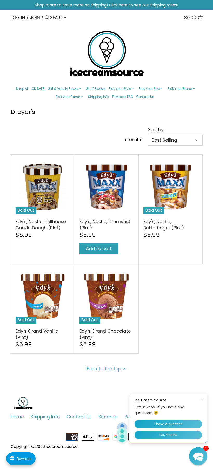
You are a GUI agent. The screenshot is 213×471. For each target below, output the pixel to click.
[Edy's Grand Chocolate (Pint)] (106, 296)
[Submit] (47, 18)
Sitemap (107, 417)
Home (17, 417)
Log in (18, 18)
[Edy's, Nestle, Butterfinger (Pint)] (170, 187)
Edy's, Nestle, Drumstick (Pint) (105, 225)
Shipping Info (45, 417)
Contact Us (79, 417)
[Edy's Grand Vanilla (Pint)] (43, 296)
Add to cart (99, 248)
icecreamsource (62, 446)
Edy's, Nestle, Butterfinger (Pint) (163, 225)
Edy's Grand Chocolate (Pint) (105, 334)
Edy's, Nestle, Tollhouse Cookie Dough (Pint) (41, 225)
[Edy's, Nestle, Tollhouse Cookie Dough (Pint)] (43, 187)
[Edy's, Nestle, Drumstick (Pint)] (106, 187)
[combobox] (72, 17)
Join (35, 18)
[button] (198, 456)
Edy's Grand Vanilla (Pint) (37, 334)
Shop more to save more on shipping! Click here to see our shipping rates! (106, 5)
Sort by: (156, 129)
